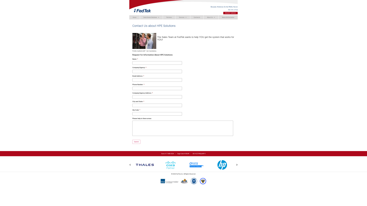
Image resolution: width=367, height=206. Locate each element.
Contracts (197, 17)
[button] (130, 165)
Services (181, 17)
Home (134, 17)
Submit (136, 142)
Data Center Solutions (150, 17)
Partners (169, 17)
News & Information (228, 17)
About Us (210, 17)
